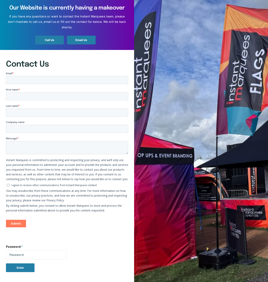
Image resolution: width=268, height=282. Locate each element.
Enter (20, 267)
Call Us (49, 40)
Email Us (81, 40)
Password (14, 247)
